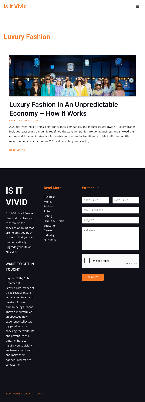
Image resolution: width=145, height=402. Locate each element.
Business (49, 197)
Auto (47, 211)
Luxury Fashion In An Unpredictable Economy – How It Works (63, 109)
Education (50, 225)
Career (48, 230)
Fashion (14, 120)
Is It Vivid (15, 6)
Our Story (50, 240)
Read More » (17, 150)
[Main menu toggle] (137, 7)
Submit (93, 277)
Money (48, 201)
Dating (48, 216)
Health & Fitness (54, 221)
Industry (49, 235)
